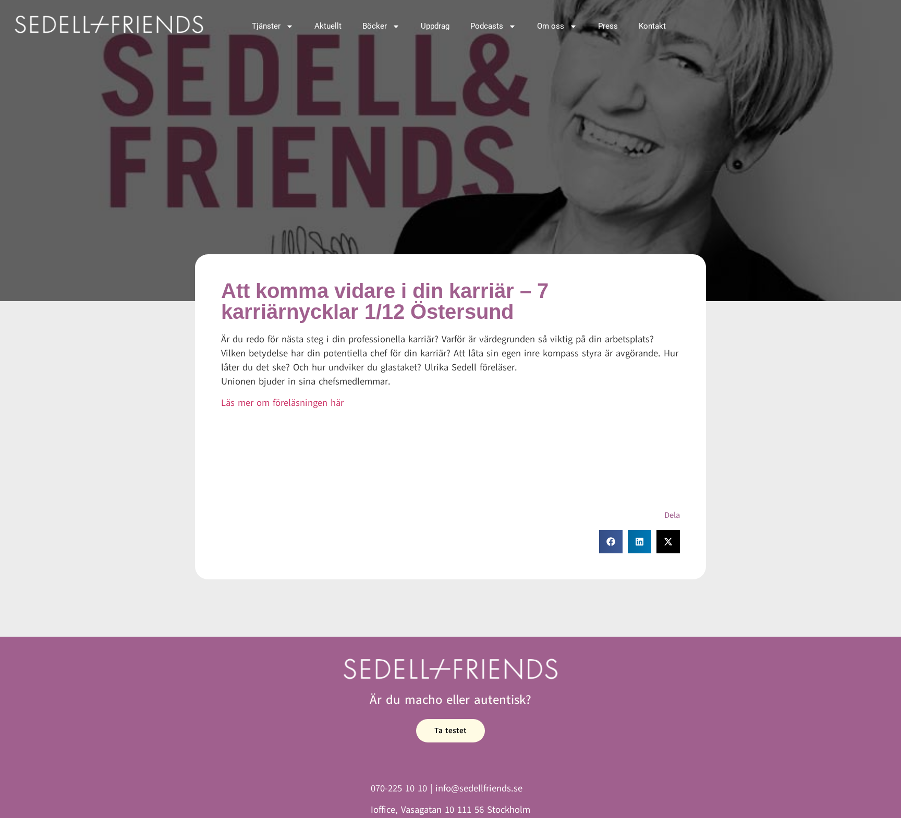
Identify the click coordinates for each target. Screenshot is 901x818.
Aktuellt (328, 26)
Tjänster (266, 26)
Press (608, 26)
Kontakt (652, 26)
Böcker (374, 26)
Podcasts (486, 26)
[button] (611, 541)
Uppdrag (435, 26)
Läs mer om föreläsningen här (282, 402)
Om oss (550, 26)
